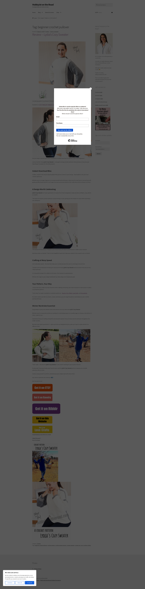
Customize (9, 582)
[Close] (90, 89)
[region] (19, 578)
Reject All (20, 582)
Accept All (29, 582)
